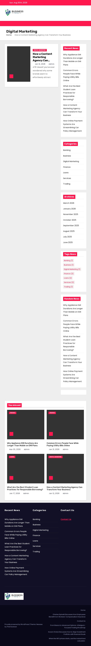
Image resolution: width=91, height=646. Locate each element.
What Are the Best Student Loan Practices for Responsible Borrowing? (71, 93)
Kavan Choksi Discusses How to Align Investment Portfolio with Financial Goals (66, 633)
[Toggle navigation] (84, 23)
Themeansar (12, 627)
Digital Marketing (40, 50)
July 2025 (67, 236)
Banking (67, 150)
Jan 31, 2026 (54, 449)
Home (9, 35)
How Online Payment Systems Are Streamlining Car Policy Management (17, 571)
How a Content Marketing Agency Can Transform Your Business (43, 60)
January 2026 (69, 208)
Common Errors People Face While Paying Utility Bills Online (63, 444)
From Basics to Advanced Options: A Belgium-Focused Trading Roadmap (67, 626)
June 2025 (68, 242)
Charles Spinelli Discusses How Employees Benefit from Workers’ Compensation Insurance (67, 615)
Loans (65, 172)
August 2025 (69, 231)
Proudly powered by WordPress (17, 624)
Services (67, 178)
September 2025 (71, 225)
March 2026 (68, 203)
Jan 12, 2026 (40, 64)
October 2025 (69, 220)
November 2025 (70, 214)
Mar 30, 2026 (15, 449)
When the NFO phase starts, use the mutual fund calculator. (67, 639)
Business (67, 155)
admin (51, 64)
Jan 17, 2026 (14, 493)
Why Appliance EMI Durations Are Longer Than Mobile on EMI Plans (22, 444)
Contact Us (81, 621)
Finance (67, 167)
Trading (66, 183)
